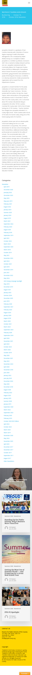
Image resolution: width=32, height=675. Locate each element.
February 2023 (8, 310)
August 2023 (7, 395)
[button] (29, 3)
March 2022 (7, 410)
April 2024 (6, 261)
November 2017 (8, 450)
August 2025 (7, 229)
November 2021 (8, 341)
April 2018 (6, 267)
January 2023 (7, 292)
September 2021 (8, 307)
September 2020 (8, 407)
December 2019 (8, 287)
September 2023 (8, 412)
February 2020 (8, 304)
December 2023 (8, 195)
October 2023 (8, 427)
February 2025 (8, 415)
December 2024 (8, 381)
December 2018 (8, 387)
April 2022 (6, 424)
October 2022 (8, 241)
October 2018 (13, 17)
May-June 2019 (8, 201)
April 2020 (6, 338)
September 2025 (8, 247)
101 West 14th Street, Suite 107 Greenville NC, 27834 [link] (11, 634)
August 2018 (7, 318)
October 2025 (8, 264)
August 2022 (7, 207)
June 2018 (6, 301)
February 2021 (8, 204)
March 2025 (7, 430)
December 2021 (8, 358)
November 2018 (8, 370)
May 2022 (6, 438)
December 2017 (8, 447)
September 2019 (8, 235)
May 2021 (6, 255)
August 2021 (7, 290)
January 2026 (7, 315)
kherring (7, 15)
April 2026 (6, 367)
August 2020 (7, 390)
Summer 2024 (8, 295)
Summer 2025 (8, 212)
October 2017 (8, 452)
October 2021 (8, 324)
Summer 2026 (8, 401)
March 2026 (7, 350)
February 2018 (8, 232)
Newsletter (22, 17)
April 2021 (6, 238)
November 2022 (8, 258)
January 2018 (7, 215)
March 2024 (7, 244)
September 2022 (8, 224)
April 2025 (6, 444)
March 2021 (7, 221)
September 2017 (8, 455)
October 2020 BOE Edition (11, 421)
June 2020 (6, 372)
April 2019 (6, 187)
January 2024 (7, 209)
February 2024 (8, 227)
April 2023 (6, 344)
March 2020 (7, 321)
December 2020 (8, 189)
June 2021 (6, 272)
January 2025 (7, 398)
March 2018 (7, 249)
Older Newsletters (9, 461)
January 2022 (7, 375)
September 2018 (8, 335)
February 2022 (8, 392)
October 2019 (8, 252)
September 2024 (8, 330)
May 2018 (6, 284)
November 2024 (8, 364)
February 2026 (8, 332)
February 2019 (8, 418)
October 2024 (8, 347)
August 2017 (7, 458)
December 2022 (8, 275)
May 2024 (6, 278)
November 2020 (8, 435)
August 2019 (7, 218)
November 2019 (8, 270)
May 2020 (6, 355)
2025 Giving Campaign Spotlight (13, 281)
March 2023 (7, 327)
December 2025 (8, 298)
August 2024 (7, 312)
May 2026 (6, 384)
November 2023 (8, 441)
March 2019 (7, 432)
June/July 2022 (8, 192)
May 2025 (6, 198)
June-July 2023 (8, 378)
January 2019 (7, 404)
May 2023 (6, 361)
